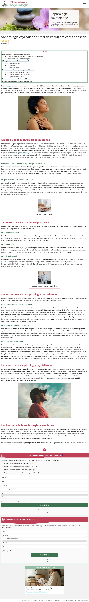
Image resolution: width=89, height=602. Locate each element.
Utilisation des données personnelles (44, 512)
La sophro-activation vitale (15, 77)
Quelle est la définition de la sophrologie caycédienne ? (25, 56)
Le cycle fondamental (14, 63)
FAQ (35, 600)
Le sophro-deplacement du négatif (18, 74)
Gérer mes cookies (82, 600)
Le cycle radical (12, 65)
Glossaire (57, 600)
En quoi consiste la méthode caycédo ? (19, 59)
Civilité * (4, 477)
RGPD (41, 600)
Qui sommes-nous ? (68, 600)
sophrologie (7, 86)
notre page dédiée (55, 443)
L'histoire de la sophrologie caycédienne (16, 54)
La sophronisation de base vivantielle (19, 72)
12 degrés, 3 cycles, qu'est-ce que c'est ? (15, 61)
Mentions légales (27, 600)
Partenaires (48, 600)
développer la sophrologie (21, 153)
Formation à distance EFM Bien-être (36, 592)
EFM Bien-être (44, 590)
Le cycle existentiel (13, 68)
